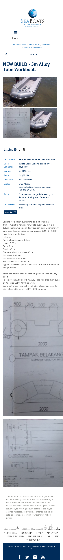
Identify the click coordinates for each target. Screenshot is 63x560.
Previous (4, 91)
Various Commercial (33, 47)
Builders (46, 44)
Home (15, 38)
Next (55, 91)
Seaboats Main (19, 44)
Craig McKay (24, 183)
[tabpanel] (43, 123)
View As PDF (10, 212)
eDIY (31, 548)
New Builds (34, 44)
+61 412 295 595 (27, 190)
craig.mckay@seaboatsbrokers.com (35, 187)
